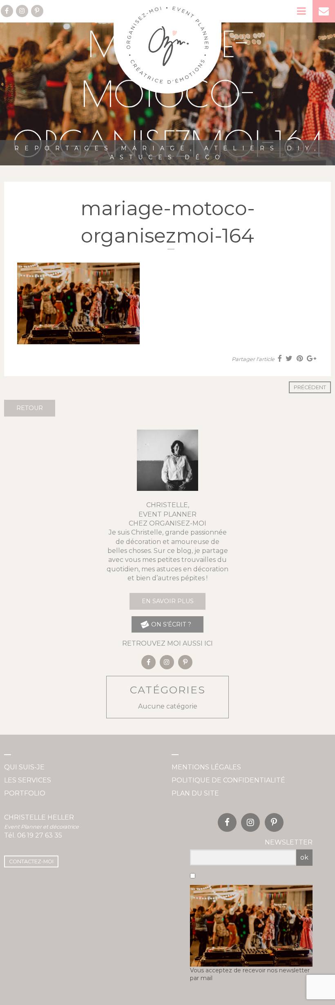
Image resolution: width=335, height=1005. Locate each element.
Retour (29, 408)
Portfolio (24, 793)
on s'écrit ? (170, 624)
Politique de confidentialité (228, 780)
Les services (27, 780)
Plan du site (195, 793)
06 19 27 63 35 (39, 835)
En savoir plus (168, 601)
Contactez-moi (31, 861)
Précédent (310, 387)
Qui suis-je (24, 767)
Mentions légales (206, 767)
